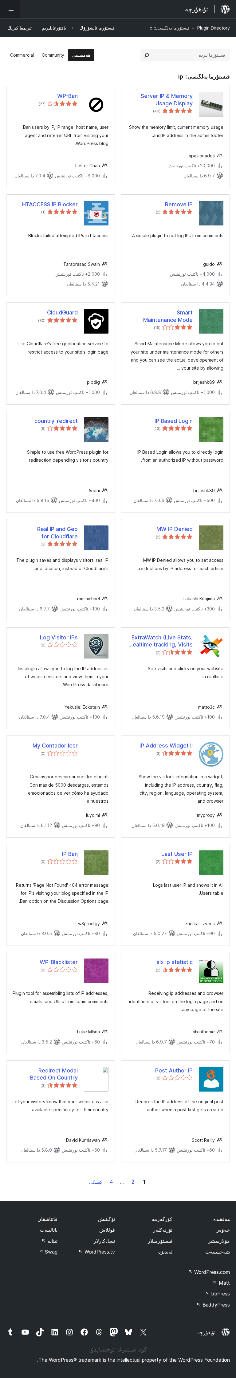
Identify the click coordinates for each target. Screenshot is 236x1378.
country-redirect (56, 421)
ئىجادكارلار (104, 1241)
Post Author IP (174, 1070)
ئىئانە (49, 1241)
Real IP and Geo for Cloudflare (57, 532)
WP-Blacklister (59, 962)
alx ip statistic (174, 962)
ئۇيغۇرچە (206, 1332)
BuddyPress (213, 1305)
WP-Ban (67, 96)
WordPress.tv (96, 1252)
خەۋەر (223, 1230)
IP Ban (70, 854)
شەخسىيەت (217, 1252)
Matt (221, 1283)
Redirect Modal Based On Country (54, 1074)
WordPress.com (209, 1272)
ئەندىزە (165, 1252)
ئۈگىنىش (106, 1219)
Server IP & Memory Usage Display (167, 99)
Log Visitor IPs (59, 637)
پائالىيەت (48, 1230)
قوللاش (107, 1230)
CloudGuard (62, 312)
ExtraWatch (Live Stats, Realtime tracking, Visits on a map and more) (161, 641)
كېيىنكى (95, 1182)
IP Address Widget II (166, 745)
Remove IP (179, 204)
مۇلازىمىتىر (219, 1241)
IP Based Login (174, 421)
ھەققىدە (221, 1219)
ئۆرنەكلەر (162, 1230)
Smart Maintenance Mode (168, 316)
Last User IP (177, 854)
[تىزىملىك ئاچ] (10, 9)
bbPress (217, 1294)
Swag (48, 1252)
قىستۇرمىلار (160, 1241)
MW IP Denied (174, 529)
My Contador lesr (55, 745)
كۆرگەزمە (162, 1219)
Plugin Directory (213, 27)
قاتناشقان (47, 1219)
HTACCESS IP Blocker (50, 204)
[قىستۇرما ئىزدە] (146, 55)
